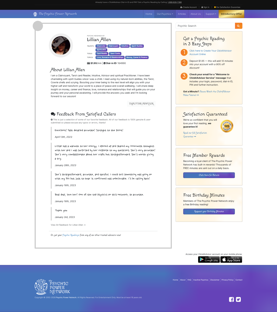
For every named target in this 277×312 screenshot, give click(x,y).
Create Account (190, 7)
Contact (238, 280)
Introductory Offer (231, 13)
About (182, 280)
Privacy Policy (227, 280)
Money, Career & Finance (136, 57)
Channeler (101, 46)
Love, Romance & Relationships (110, 57)
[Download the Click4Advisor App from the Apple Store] (231, 259)
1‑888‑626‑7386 (175, 2)
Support (210, 13)
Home (149, 13)
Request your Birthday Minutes (209, 211)
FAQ (189, 280)
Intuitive (125, 46)
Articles (182, 13)
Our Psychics (164, 13)
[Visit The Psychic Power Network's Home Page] (52, 287)
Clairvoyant (113, 46)
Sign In (206, 7)
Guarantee (228, 7)
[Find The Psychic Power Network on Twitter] (238, 299)
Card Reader (102, 53)
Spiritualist (101, 50)
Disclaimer (214, 280)
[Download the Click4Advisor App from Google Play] (209, 259)
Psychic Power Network (66, 297)
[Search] (238, 26)
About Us (196, 13)
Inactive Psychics (200, 280)
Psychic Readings (71, 235)
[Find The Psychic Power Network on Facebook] (231, 299)
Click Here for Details (209, 175)
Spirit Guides (137, 46)
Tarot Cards (115, 53)
